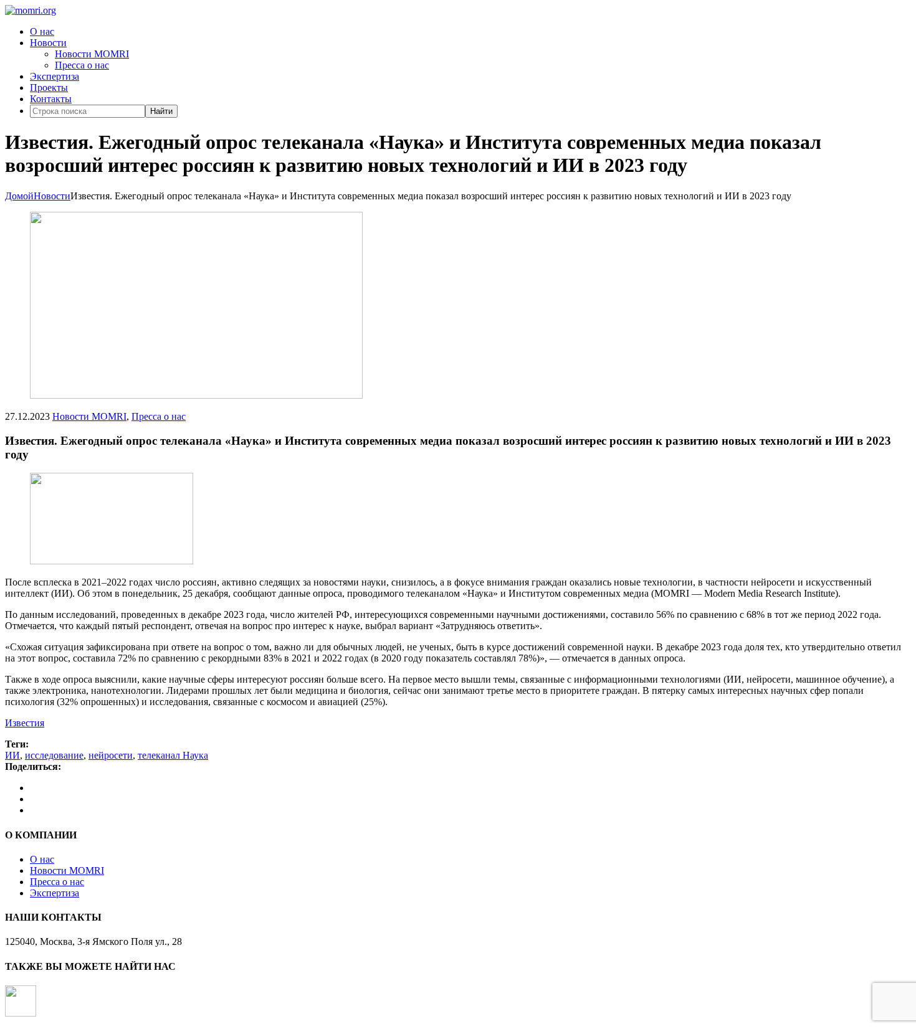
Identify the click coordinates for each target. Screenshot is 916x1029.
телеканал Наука (173, 755)
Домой (19, 196)
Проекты (49, 87)
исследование (54, 755)
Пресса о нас (82, 65)
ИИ (12, 755)
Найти (161, 111)
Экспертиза (54, 76)
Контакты (51, 98)
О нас (42, 31)
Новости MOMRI (92, 54)
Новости (48, 42)
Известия (24, 723)
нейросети (110, 755)
